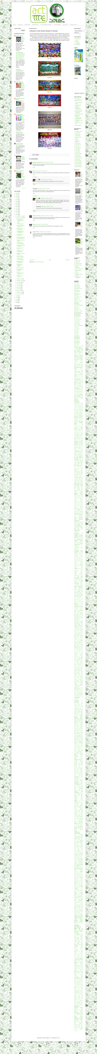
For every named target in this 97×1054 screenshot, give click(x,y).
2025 (17, 194)
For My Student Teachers (46, 24)
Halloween (81, 668)
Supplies (78, 934)
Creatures (76, 570)
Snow (75, 884)
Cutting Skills (76, 575)
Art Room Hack (80, 429)
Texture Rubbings (78, 969)
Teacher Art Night (78, 951)
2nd (74, 348)
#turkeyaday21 (77, 342)
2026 (17, 193)
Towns (82, 983)
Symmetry (75, 940)
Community (76, 545)
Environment (76, 617)
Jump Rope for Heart (79, 692)
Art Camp (79, 384)
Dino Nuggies (80, 585)
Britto (82, 489)
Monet (75, 741)
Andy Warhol (77, 132)
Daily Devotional (78, 577)
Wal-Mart (78, 1002)
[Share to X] (35, 154)
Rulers (79, 851)
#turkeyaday (80, 325)
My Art (81, 753)
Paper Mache (77, 795)
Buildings (76, 493)
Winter (75, 1017)
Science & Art (76, 859)
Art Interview (80, 410)
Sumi (78, 914)
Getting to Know (78, 265)
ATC (82, 469)
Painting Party (80, 790)
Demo (79, 580)
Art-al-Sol (75, 462)
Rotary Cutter (80, 848)
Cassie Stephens (19, 81)
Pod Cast (76, 817)
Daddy (78, 576)
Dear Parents (76, 579)
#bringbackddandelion (78, 296)
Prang (79, 823)
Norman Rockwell (78, 157)
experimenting (76, 619)
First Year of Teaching (78, 635)
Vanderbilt (75, 996)
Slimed (82, 879)
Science (81, 858)
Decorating (81, 579)
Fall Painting (81, 628)
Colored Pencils (78, 541)
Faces (82, 623)
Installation (76, 685)
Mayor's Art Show (78, 722)
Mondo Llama (76, 740)
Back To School (80, 472)
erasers (80, 617)
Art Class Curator (19, 143)
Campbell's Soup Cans (78, 496)
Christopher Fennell (77, 142)
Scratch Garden (77, 860)
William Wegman (78, 166)
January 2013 (19, 293)
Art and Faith (77, 379)
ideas (78, 678)
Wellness (81, 1014)
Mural (77, 752)
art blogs (79, 383)
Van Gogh (80, 995)
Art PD (80, 415)
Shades (77, 869)
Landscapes (76, 702)
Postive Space (80, 821)
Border (79, 484)
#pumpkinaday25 (77, 321)
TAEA (78, 943)
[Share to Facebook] (37, 154)
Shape (75, 870)
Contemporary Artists (78, 556)
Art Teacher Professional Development (78, 449)
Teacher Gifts (76, 953)
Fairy (78, 625)
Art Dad (80, 391)
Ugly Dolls (76, 992)
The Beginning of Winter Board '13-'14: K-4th (20, 232)
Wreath (79, 1026)
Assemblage (81, 468)
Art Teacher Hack (77, 446)
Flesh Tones (76, 640)
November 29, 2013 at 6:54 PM (44, 188)
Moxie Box (79, 746)
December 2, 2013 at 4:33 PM (42, 224)
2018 (17, 206)
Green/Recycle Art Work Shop (19, 251)
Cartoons (75, 500)
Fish (75, 636)
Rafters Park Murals (23, 101)
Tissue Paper (76, 977)
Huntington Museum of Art (78, 108)
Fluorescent (76, 641)
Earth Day (76, 600)
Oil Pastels (76, 777)
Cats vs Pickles (80, 501)
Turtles (75, 987)
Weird (78, 1014)
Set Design (76, 866)
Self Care (76, 864)
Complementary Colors (78, 548)
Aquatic (81, 373)
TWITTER (77, 41)
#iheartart (81, 305)
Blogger (58, 1037)
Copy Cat (75, 557)
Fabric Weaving (77, 623)
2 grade (79, 346)
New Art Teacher (80, 771)
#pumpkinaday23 (77, 320)
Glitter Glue (78, 658)
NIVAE (79, 773)
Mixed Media (77, 733)
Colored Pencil (80, 539)
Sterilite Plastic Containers (78, 277)
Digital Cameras (80, 584)
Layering (75, 704)
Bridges (78, 489)
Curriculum (81, 574)
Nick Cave (76, 773)
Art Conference (77, 389)
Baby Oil (75, 472)
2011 (17, 297)
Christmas (81, 511)
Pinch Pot (80, 811)
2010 (17, 299)
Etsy (77, 618)
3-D (82, 348)
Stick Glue (79, 904)
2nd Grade (78, 348)
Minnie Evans (80, 730)
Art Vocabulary (79, 453)
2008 (17, 302)
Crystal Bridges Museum (78, 106)
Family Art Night (80, 629)
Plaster (79, 815)
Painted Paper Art (19, 132)
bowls (82, 488)
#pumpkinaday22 (77, 315)
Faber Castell (77, 260)
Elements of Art (76, 610)
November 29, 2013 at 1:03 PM (47, 162)
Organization (76, 783)
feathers (75, 631)
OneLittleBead (76, 779)
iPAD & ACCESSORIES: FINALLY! (20, 273)
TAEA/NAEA (27, 24)
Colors (78, 542)
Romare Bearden (78, 162)
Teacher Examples (78, 952)
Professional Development (77, 832)
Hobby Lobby (80, 673)
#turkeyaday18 (77, 338)
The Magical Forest (19, 133)
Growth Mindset (80, 667)
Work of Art (80, 1025)
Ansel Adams (77, 134)
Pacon (82, 784)
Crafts (82, 562)
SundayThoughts (77, 933)
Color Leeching (77, 538)
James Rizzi (77, 150)
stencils (75, 903)
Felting (82, 631)
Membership (76, 723)
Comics (81, 544)
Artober (81, 464)
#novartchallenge (77, 312)
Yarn (82, 1027)
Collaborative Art (78, 533)
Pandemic (81, 792)
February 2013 (20, 292)
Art (79, 374)
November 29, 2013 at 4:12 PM (46, 179)
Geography (76, 653)
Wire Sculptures (78, 1023)
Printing (75, 828)
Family (75, 629)
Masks (81, 718)
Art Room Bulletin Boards (78, 422)
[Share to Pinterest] (38, 154)
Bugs (82, 491)
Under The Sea (78, 993)
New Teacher (76, 772)
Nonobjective (80, 774)
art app (81, 379)
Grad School (76, 662)
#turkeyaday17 (77, 337)
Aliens (75, 367)
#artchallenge (77, 290)
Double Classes (80, 593)
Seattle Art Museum (79, 113)
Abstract (75, 355)
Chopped (77, 511)
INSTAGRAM (77, 38)
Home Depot (80, 674)
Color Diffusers (80, 537)
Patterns (75, 801)
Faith (80, 625)
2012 (17, 295)
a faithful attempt (19, 35)
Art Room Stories (80, 434)
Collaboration (77, 530)
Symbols (81, 939)
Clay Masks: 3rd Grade (19, 276)
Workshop (75, 1026)
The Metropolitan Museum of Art (78, 118)
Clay (82, 523)
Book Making (80, 482)
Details (75, 581)
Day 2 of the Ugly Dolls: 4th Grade (20, 257)
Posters (75, 821)
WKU (82, 1024)
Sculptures (81, 861)
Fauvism (81, 630)
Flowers (81, 640)
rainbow (81, 838)
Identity (81, 678)
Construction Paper (78, 550)
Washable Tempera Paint (78, 1005)
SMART (75, 882)
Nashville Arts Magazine (78, 760)
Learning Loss (80, 705)
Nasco (82, 758)
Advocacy (75, 362)
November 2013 (20, 217)
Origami (81, 783)
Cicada (78, 512)
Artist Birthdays (57, 24)
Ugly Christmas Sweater (78, 990)
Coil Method (80, 527)
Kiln (76, 696)
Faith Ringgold (78, 147)
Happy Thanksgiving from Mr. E (20, 226)
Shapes (81, 870)
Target (82, 946)
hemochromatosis (77, 672)
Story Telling (79, 909)
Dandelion (81, 578)
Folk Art (77, 642)
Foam (79, 641)
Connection (76, 549)
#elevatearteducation (77, 301)
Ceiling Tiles (76, 502)
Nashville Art (80, 759)
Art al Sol (81, 378)
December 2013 (20, 216)
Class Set (76, 515)
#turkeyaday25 (76, 345)
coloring (75, 542)
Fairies (75, 625)
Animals (78, 372)
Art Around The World (77, 380)
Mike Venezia (77, 155)
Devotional (76, 582)
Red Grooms (76, 842)
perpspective (76, 805)
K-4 (77, 693)
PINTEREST (77, 44)
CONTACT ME (73, 24)
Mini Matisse (18, 155)
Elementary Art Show (78, 606)
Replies (35, 177)
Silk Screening (80, 876)
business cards (76, 495)
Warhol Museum (78, 125)
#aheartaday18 (76, 283)
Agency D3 (76, 366)
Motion (82, 745)
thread (82, 975)
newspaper (81, 772)
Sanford (78, 853)
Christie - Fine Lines (37, 215)
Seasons (75, 863)
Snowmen (81, 885)
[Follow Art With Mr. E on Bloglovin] (79, 93)
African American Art (78, 363)
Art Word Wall (80, 459)
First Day (77, 634)
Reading (81, 840)
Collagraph (81, 535)
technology (80, 958)
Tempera (76, 962)
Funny (77, 649)
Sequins (81, 865)
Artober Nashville (77, 465)
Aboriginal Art (80, 354)
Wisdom (79, 1024)
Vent (82, 996)
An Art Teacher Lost (20, 267)
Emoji (78, 612)
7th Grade (79, 353)
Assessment (76, 469)
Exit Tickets (81, 618)
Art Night (81, 414)
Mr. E (37, 179)
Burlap (82, 494)
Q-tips (79, 835)
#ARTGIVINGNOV (77, 294)
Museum (81, 752)
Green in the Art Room (78, 665)
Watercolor (76, 1006)
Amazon (81, 368)
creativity (81, 569)
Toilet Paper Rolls (77, 981)
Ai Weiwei (81, 366)
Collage (76, 535)
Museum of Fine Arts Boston (78, 112)
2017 (17, 208)
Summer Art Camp (78, 915)
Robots (81, 846)
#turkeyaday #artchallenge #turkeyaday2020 (77, 327)
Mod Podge (78, 735)
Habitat (77, 668)
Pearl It (79, 802)
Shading (81, 869)
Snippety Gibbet (36, 231)
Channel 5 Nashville (78, 507)
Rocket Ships (76, 847)
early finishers (77, 598)
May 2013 (19, 287)
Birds (80, 477)
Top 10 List (78, 982)
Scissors (81, 859)
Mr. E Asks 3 (78, 747)
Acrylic (81, 356)
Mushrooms (76, 753)
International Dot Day (78, 687)
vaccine (81, 994)
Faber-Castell (76, 622)
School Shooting (80, 857)
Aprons (75, 373)
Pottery (75, 822)
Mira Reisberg (78, 156)
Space (82, 889)
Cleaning (77, 526)
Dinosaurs (81, 587)
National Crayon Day (78, 765)
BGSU (77, 477)
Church (75, 512)
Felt (78, 631)
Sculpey (81, 860)
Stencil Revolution (80, 902)
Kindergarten (77, 697)
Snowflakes (76, 885)
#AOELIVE (76, 289)
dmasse (34, 224)
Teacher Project (80, 956)
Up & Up (78, 994)
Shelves (81, 872)
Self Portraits (76, 865)
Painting (81, 787)
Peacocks (76, 802)
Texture (75, 968)
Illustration (76, 679)
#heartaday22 (77, 303)
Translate (79, 33)
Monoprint (76, 742)
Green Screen (77, 666)
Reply (34, 167)
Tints (82, 976)
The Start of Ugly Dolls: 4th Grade (20, 259)
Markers (76, 717)
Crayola (76, 272)
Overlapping (76, 784)
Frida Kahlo (77, 149)
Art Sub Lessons (19, 114)
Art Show (76, 438)
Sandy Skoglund (78, 165)
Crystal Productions (77, 267)
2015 (17, 211)
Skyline (75, 879)
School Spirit (76, 858)
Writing (82, 1026)
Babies (81, 471)
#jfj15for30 (76, 306)
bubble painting (80, 490)
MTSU (79, 749)
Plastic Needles (80, 816)
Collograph (76, 536)
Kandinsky (81, 693)
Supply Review (80, 938)
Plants (82, 814)
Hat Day (78, 671)
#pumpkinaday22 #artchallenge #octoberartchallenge (77, 318)
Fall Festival (76, 628)
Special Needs (76, 890)
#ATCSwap (76, 295)
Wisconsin (75, 1024)
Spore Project (80, 891)
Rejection (81, 842)
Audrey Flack (77, 135)
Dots (76, 593)
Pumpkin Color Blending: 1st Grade (19, 265)
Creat (78, 569)
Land (82, 699)
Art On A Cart (76, 415)
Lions (79, 710)
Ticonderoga (76, 976)
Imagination (81, 679)
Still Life (78, 905)
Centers (81, 502)
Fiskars (78, 636)
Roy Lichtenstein (78, 163)
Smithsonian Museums (77, 116)
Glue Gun (76, 659)
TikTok (76, 40)
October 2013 (19, 278)
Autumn (75, 471)
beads (77, 475)
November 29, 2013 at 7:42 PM (46, 198)
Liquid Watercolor (80, 711)
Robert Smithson (78, 160)
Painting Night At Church (19, 235)
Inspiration (76, 684)
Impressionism (76, 680)
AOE (82, 372)
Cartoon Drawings (78, 499)
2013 (17, 214)
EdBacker (76, 603)
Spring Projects (78, 892)
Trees (82, 984)
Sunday (81, 920)
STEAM (81, 901)
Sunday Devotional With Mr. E (78, 927)
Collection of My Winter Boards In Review (20, 220)
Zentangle (76, 1030)
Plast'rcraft (76, 815)
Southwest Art (77, 889)
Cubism (75, 573)
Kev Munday (76, 694)
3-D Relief (81, 349)
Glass (75, 658)
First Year (81, 634)
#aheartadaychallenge (78, 288)
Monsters (81, 742)
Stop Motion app (80, 907)
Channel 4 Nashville (78, 506)
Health (82, 671)
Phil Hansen (77, 159)
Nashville (76, 759)
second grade (80, 863)
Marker (81, 716)
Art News (78, 414)
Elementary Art (78, 604)
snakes (81, 883)
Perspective (81, 805)
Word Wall (76, 1025)
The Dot (79, 971)
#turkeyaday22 (76, 343)
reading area (76, 841)
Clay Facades (77, 524)
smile (79, 883)
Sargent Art (77, 262)
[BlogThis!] (34, 154)
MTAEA (75, 749)
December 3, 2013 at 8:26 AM (45, 231)
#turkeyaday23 (76, 344)
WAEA (75, 1002)
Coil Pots (76, 529)
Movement (76, 746)
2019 (17, 204)
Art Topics (79, 452)
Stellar (75, 902)
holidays (75, 674)
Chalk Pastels (80, 505)
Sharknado (76, 871)
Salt (80, 852)
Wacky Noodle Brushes (78, 1001)
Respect (75, 845)
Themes (75, 974)
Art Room (79, 421)
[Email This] (33, 154)
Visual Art (81, 999)
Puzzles (75, 835)
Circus (78, 514)
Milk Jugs (79, 729)
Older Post (68, 259)
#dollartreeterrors (77, 299)
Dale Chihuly (77, 143)
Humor (75, 678)
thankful (75, 970)
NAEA (75, 754)
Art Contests (76, 391)
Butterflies (81, 495)
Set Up (81, 866)
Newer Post (32, 259)
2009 (17, 300)
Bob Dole (75, 481)
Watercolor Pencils (78, 1007)
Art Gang (79, 405)
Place (79, 814)
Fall (82, 625)
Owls (79, 784)
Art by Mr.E (65, 24)
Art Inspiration (80, 409)
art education (80, 395)
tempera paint (77, 965)
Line (80, 709)
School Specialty (78, 263)
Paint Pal (78, 786)
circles (79, 513)
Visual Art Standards (78, 1000)
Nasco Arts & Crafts (79, 268)
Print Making (80, 827)
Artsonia (75, 468)
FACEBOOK (77, 43)
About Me (20, 24)
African (81, 362)
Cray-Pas (81, 563)
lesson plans (76, 708)
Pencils (81, 804)
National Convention (78, 764)
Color (79, 536)
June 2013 (19, 285)
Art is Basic (18, 69)
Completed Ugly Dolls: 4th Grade (20, 243)
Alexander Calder (78, 131)
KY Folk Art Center (78, 110)
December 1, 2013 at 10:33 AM (47, 215)
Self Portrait (80, 864)
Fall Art (75, 627)
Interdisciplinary (76, 686)
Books (75, 483)
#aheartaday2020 (77, 287)
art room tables (76, 435)
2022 (17, 199)
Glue (82, 658)
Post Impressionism (78, 820)
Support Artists (76, 939)
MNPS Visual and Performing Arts (78, 734)
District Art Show (77, 590)
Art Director (78, 392)
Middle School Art (77, 728)
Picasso (81, 809)
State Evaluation (77, 901)
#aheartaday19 (76, 284)
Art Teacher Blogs (79, 445)
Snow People (80, 884)
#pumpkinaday (77, 314)
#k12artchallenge (77, 307)
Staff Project (80, 895)
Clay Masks (79, 525)
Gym (75, 668)
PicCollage (76, 810)
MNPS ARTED (35, 24)
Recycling (81, 841)
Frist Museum (77, 98)
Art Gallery (81, 404)
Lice (80, 708)
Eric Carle (77, 146)
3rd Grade (77, 350)
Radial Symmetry (80, 836)
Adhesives (76, 360)
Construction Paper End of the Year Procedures (78, 554)
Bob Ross (79, 481)
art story (79, 440)
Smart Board (80, 882)
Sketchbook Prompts (78, 878)
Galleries (79, 649)
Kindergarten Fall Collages (19, 270)
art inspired (76, 410)
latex (51, 1037)
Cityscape (81, 514)
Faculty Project (77, 624)
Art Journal (76, 411)
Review (78, 846)
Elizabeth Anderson (37, 162)
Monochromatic (80, 741)
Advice (82, 361)
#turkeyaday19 (76, 339)
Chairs (75, 505)
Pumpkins (81, 834)
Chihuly (78, 509)
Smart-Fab (76, 883)
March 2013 (19, 290)
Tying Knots (81, 989)
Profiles (75, 834)
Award (79, 471)
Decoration (76, 580)
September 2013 (20, 280)
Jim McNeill (77, 152)
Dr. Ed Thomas (76, 594)
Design (81, 580)
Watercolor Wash (78, 1008)
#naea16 (81, 311)
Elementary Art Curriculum (78, 605)
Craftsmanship (76, 563)
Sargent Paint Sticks (79, 854)
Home (14, 24)
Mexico (78, 727)
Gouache (81, 661)
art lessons (81, 411)
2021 (17, 201)
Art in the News (77, 408)
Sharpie (81, 871)
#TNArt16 (75, 325)
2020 (17, 203)
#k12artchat (76, 308)
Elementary (81, 603)
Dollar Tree (80, 591)
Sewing (75, 867)
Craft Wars (78, 561)
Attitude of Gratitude (78, 470)
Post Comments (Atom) (39, 261)
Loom (79, 712)
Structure (77, 910)
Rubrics (75, 851)
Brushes (75, 490)
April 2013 (19, 288)
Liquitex (75, 712)
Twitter (79, 987)
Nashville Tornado (78, 761)
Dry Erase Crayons (77, 597)
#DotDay (75, 300)
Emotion (81, 612)
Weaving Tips (80, 1013)
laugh (82, 703)
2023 (17, 198)
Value (75, 995)
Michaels (81, 727)
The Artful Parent (19, 52)
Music (79, 753)
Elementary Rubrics (78, 609)
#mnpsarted (76, 311)
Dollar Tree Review (77, 592)
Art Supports (79, 443)
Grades (81, 662)
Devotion (81, 581)
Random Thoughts (77, 839)
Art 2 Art (79, 377)
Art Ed (81, 392)
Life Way (77, 709)
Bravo (75, 489)
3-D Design (76, 349)
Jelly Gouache (79, 690)
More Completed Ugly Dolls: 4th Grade (20, 238)
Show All (24, 188)
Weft (75, 1014)
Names (81, 755)
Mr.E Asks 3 (80, 748)
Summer (81, 914)
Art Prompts (79, 417)
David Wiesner (78, 144)
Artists (78, 463)
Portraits (81, 818)
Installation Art (80, 685)
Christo (76, 139)
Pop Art (81, 817)
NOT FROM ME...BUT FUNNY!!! (20, 246)
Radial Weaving (77, 838)
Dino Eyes (76, 585)
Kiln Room (80, 696)
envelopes (81, 616)
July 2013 (19, 283)
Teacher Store (76, 957)
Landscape (76, 700)
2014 (17, 213)
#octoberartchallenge (78, 313)
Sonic (82, 888)
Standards (76, 896)
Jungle (75, 693)
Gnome (79, 659)
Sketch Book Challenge (78, 877)
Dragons (81, 594)
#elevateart (81, 300)
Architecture (76, 374)
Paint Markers (77, 785)
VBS (79, 996)
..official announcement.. (20, 223)
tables (79, 940)
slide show (78, 879)
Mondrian (81, 740)
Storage (75, 908)
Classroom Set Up (78, 521)
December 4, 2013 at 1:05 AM (47, 206)
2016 (17, 209)
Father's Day (76, 630)
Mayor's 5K (81, 721)
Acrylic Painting (80, 359)
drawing (75, 596)
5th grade (79, 351)
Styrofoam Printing (77, 913)
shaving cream (76, 872)
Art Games (76, 405)
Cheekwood (76, 508)
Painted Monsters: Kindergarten (19, 262)
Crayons (76, 568)
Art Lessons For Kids (78, 412)
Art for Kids (80, 403)
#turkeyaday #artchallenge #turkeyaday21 (76, 331)
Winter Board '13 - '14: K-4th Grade (20, 229)
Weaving (76, 1012)
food (79, 642)
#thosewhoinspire (77, 324)
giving (82, 656)
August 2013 (19, 282)
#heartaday (76, 302)
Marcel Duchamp (78, 153)
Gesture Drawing (77, 656)
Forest (80, 643)
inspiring (81, 684)
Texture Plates (80, 968)
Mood (78, 745)
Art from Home (76, 404)
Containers (81, 555)
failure (82, 624)
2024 (17, 196)
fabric (82, 622)
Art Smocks (79, 439)
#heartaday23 (76, 305)
